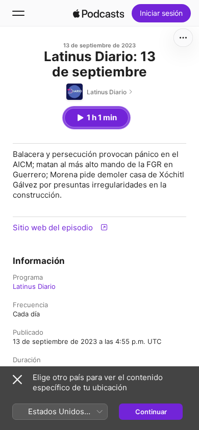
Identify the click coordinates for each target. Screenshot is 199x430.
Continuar (151, 412)
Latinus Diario (34, 286)
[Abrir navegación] (18, 13)
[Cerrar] (17, 379)
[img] (98, 13)
